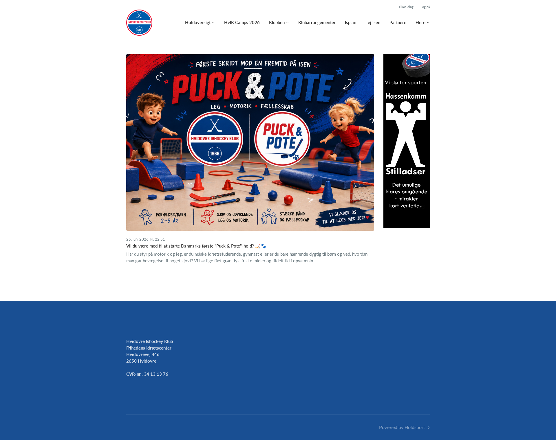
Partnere (397, 22)
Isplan (350, 22)
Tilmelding (406, 7)
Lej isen (372, 22)
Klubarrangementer (317, 22)
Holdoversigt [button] (198, 22)
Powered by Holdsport (402, 427)
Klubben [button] (277, 22)
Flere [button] (420, 22)
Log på (425, 7)
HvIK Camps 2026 (242, 22)
